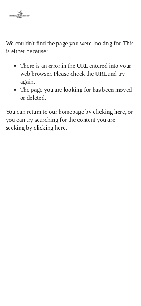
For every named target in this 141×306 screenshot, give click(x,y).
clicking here (109, 111)
